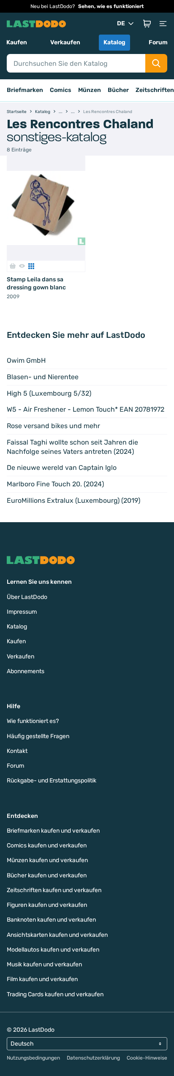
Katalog (114, 42)
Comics (60, 90)
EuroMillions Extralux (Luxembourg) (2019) (73, 500)
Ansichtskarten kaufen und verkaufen (57, 934)
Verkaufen (65, 42)
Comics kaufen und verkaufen (47, 845)
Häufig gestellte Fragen (38, 736)
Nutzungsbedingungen (33, 1058)
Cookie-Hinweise (147, 1058)
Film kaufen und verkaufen (42, 979)
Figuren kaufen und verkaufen (47, 905)
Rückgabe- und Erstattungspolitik (51, 780)
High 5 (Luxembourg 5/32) (49, 393)
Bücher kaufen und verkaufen (47, 875)
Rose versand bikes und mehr (53, 426)
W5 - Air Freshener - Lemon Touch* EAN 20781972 (85, 409)
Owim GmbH (26, 360)
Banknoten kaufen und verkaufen (51, 919)
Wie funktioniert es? (33, 721)
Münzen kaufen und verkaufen (47, 860)
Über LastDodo (27, 597)
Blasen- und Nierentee (43, 377)
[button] (147, 23)
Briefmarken (25, 90)
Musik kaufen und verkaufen (44, 964)
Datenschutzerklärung (93, 1058)
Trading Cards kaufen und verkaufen (55, 994)
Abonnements (25, 671)
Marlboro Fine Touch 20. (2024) (55, 484)
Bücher (118, 90)
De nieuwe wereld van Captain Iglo (62, 468)
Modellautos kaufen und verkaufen (53, 949)
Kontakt (17, 751)
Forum (158, 42)
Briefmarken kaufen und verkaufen (53, 830)
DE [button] (121, 23)
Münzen (89, 90)
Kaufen (16, 42)
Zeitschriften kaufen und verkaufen (54, 890)
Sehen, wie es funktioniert (111, 6)
